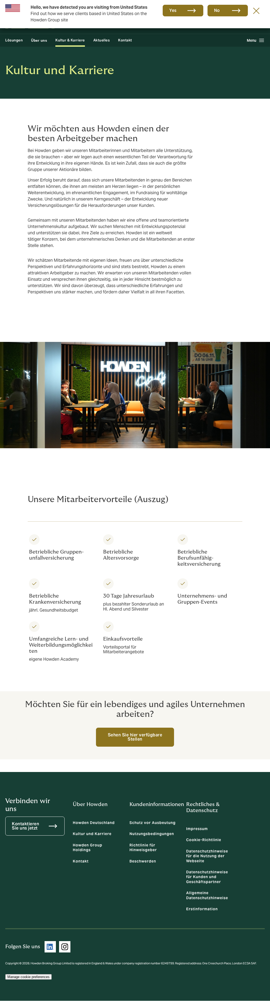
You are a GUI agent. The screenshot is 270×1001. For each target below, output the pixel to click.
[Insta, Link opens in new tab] (65, 947)
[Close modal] (256, 10)
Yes (173, 10)
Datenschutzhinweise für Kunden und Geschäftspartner (207, 877)
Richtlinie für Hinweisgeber (143, 847)
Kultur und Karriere (92, 833)
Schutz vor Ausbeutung (152, 822)
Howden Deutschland (94, 822)
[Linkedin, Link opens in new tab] (50, 947)
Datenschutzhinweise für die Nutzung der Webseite (207, 856)
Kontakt (125, 40)
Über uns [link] (39, 40)
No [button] (217, 10)
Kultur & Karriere (70, 40)
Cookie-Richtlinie (203, 839)
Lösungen (14, 40)
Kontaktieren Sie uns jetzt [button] (25, 826)
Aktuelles (101, 40)
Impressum (197, 828)
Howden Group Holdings (87, 847)
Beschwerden (142, 861)
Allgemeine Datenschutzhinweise (207, 895)
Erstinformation (202, 909)
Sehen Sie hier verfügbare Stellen (135, 737)
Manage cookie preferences (28, 977)
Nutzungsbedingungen (151, 833)
